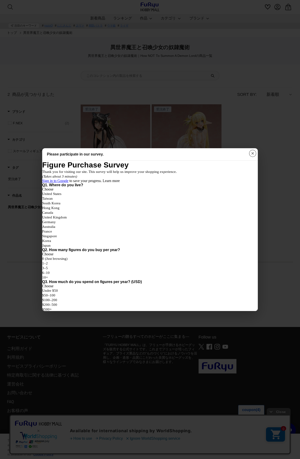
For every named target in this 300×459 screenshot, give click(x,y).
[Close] (252, 153)
